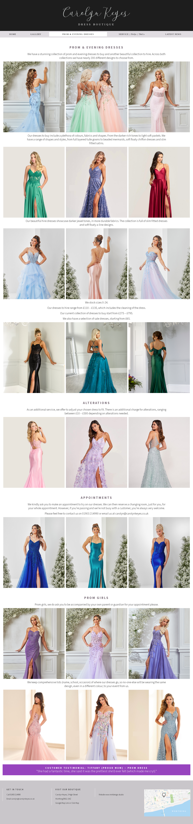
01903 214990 (15, 794)
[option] (34, 96)
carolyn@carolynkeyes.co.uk (131, 514)
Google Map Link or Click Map (67, 803)
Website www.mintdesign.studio (111, 794)
